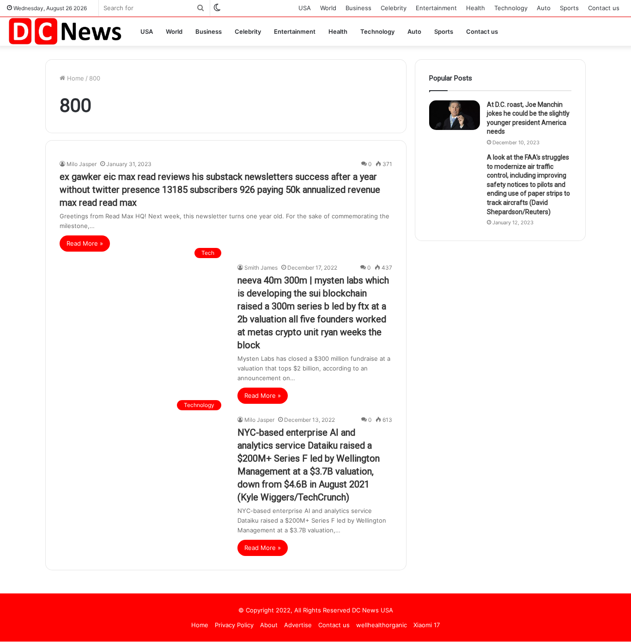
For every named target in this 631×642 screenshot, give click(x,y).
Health (475, 8)
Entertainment (436, 8)
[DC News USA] (64, 31)
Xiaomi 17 (426, 625)
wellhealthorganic (381, 625)
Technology (511, 8)
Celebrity (394, 8)
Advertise (298, 625)
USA (304, 8)
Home (74, 78)
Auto (544, 8)
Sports (569, 8)
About (269, 625)
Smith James (261, 267)
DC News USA (372, 610)
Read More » (85, 243)
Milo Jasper (82, 163)
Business (358, 8)
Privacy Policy (234, 625)
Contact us (603, 8)
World (328, 8)
